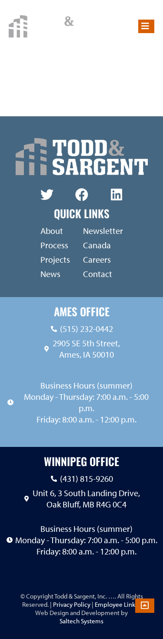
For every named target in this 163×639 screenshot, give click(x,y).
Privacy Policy (71, 604)
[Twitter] (47, 195)
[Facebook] (82, 195)
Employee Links (116, 604)
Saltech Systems (81, 621)
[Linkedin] (116, 195)
